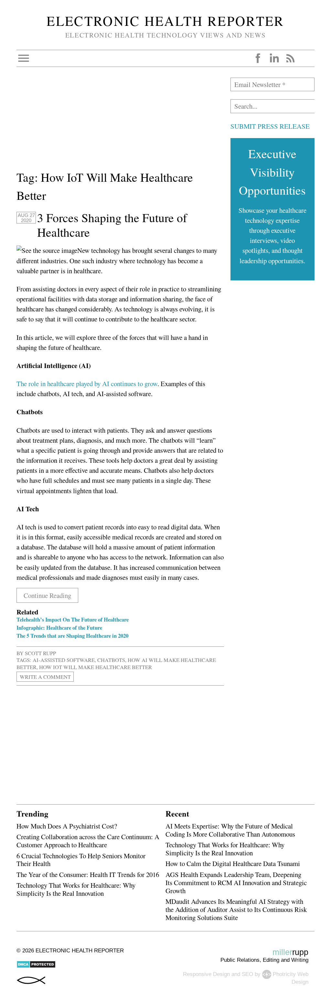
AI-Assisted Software (64, 660)
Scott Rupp (40, 653)
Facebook (258, 58)
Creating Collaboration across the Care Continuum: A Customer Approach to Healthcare (87, 840)
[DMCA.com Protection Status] (36, 966)
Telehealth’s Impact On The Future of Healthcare (72, 619)
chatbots (111, 660)
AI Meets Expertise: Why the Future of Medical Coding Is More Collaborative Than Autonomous (230, 830)
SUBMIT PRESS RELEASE (270, 126)
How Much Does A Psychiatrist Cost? (66, 825)
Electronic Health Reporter (165, 21)
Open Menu (23, 58)
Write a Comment (45, 676)
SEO (247, 974)
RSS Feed (290, 58)
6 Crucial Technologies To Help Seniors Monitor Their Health (80, 859)
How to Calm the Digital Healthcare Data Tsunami (233, 863)
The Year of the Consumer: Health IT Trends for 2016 (87, 874)
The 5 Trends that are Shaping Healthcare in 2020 (72, 636)
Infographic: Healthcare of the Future (59, 627)
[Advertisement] (120, 123)
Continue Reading (47, 595)
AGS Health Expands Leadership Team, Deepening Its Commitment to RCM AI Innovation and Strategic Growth (236, 882)
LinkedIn (274, 58)
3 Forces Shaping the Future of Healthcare (112, 225)
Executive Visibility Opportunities (272, 172)
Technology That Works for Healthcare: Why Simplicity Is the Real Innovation (75, 889)
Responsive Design (206, 974)
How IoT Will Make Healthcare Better (95, 667)
